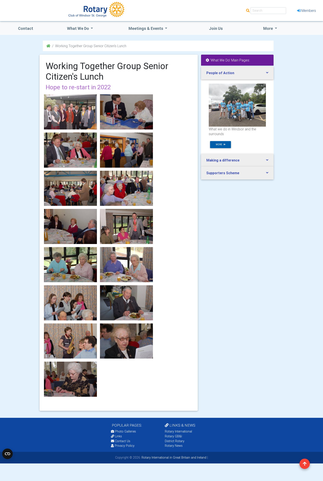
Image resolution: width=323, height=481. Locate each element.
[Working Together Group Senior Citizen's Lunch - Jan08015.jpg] (70, 188)
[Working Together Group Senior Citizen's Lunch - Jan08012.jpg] (70, 150)
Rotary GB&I (173, 436)
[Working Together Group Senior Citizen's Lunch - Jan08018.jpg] (70, 226)
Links (118, 436)
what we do (78, 28)
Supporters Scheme (222, 173)
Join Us (216, 28)
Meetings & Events (146, 28)
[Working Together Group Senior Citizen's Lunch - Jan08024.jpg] (70, 265)
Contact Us (122, 441)
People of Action (220, 73)
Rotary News (174, 446)
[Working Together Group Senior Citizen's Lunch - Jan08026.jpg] (126, 303)
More (268, 28)
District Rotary (174, 441)
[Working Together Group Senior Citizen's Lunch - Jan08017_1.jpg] (126, 188)
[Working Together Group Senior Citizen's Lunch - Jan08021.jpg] (126, 226)
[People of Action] (237, 105)
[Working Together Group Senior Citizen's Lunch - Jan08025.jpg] (126, 265)
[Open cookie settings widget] (7, 454)
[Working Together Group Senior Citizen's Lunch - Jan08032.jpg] (70, 341)
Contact (25, 28)
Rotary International (178, 431)
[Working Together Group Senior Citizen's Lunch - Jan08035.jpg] (126, 112)
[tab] (237, 72)
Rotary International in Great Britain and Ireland (173, 457)
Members (308, 10)
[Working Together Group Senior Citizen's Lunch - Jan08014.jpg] (126, 150)
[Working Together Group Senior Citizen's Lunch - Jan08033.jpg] (126, 341)
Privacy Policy (124, 446)
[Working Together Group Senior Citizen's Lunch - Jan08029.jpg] (70, 303)
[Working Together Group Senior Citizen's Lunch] (70, 112)
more (219, 144)
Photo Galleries (125, 431)
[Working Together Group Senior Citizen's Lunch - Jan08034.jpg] (70, 379)
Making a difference (223, 160)
